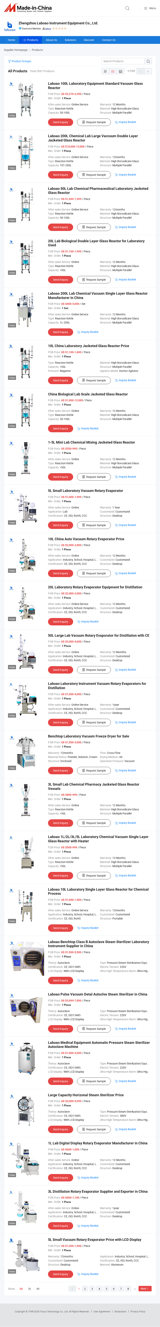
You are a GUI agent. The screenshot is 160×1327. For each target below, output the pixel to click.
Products (32, 40)
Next (143, 1288)
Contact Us (109, 40)
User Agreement (101, 1311)
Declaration (120, 1311)
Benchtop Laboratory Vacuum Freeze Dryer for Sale (88, 736)
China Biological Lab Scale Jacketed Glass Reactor (88, 394)
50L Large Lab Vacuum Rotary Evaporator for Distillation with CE (98, 635)
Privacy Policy (138, 1311)
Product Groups (21, 61)
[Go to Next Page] (148, 71)
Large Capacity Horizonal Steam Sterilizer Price (86, 1095)
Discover (89, 40)
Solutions (70, 40)
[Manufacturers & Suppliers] (28, 7)
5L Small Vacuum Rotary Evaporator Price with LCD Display (94, 1240)
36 (29, 1289)
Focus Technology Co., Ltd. (54, 1311)
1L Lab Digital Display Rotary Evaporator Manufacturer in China (98, 1143)
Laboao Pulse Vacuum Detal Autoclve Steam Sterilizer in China (97, 994)
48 (37, 1289)
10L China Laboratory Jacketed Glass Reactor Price (88, 346)
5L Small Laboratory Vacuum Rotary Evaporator (85, 491)
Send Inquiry (60, 122)
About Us (51, 40)
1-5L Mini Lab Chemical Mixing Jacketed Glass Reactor (91, 442)
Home (11, 40)
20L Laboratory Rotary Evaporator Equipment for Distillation (95, 587)
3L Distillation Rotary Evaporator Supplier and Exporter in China (98, 1191)
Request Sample (96, 122)
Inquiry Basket (127, 122)
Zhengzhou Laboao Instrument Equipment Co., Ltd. (58, 23)
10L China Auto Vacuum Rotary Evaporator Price (86, 539)
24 (21, 1288)
